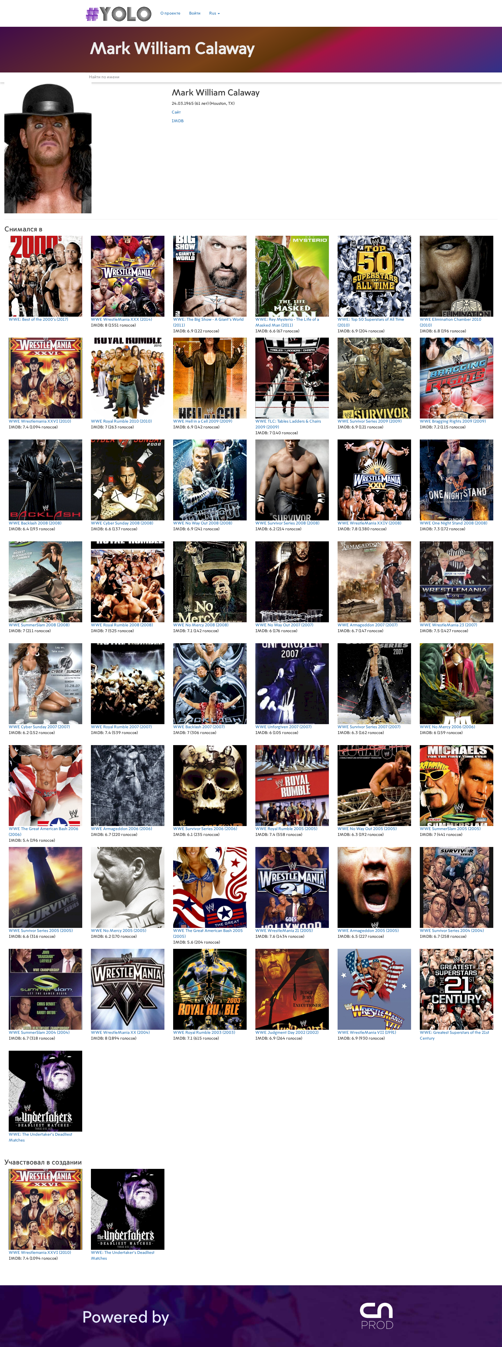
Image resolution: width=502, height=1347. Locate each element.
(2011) (208, 322)
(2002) (286, 1033)
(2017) (38, 320)
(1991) (367, 1033)
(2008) (35, 523)
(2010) (371, 322)
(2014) (121, 320)
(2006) (447, 727)
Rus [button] (213, 13)
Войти (194, 13)
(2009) (202, 421)
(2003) (204, 1033)
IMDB (178, 121)
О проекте (170, 13)
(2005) (286, 829)
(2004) (452, 931)
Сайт (176, 112)
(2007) (284, 625)
